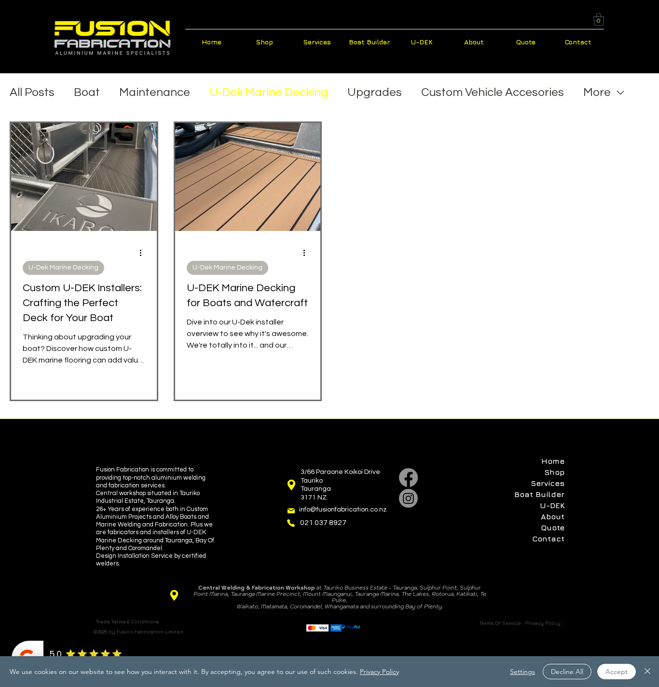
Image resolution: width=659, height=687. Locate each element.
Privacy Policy (379, 671)
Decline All (567, 671)
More (597, 92)
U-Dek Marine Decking (268, 92)
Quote (552, 527)
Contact (548, 538)
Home (552, 461)
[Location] (291, 485)
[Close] (647, 671)
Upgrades (374, 92)
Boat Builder (539, 494)
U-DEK (552, 505)
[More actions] (144, 252)
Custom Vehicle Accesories (492, 92)
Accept (616, 671)
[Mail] (291, 510)
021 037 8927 (323, 522)
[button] (598, 19)
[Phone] (291, 523)
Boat (87, 92)
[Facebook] (408, 477)
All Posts (32, 92)
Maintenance (154, 92)
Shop (554, 472)
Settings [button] (522, 671)
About (552, 516)
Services (547, 483)
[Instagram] (408, 498)
